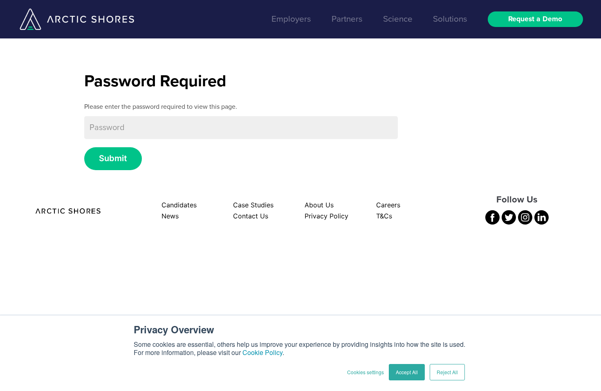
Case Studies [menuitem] (253, 205)
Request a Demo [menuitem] (535, 19)
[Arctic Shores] (77, 19)
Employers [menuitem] (291, 19)
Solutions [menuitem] (450, 19)
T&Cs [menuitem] (384, 216)
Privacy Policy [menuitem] (326, 216)
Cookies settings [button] (365, 372)
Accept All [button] (407, 372)
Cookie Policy (262, 352)
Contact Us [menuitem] (250, 216)
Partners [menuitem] (347, 19)
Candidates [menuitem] (179, 205)
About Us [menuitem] (319, 205)
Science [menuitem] (398, 19)
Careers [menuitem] (388, 205)
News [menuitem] (170, 216)
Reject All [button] (447, 372)
